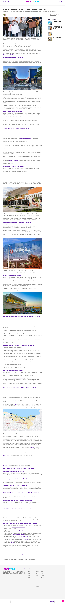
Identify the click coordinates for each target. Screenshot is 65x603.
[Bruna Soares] (4, 15)
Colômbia (29, 577)
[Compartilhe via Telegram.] (59, 14)
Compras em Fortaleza (20, 559)
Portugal (37, 586)
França (37, 579)
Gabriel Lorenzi (12, 14)
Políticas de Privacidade (39, 601)
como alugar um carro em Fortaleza (18, 534)
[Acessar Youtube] (61, 1)
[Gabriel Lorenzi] (5, 15)
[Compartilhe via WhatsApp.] (19, 554)
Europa (37, 568)
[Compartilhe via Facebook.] (56, 14)
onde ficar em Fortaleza (23, 536)
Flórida (42, 573)
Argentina (29, 571)
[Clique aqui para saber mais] (63, 601)
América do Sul (9, 6)
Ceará (19, 6)
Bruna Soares (8, 14)
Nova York (43, 577)
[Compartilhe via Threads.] (58, 14)
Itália (36, 584)
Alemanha (37, 571)
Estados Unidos (44, 568)
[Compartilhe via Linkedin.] (61, 14)
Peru (29, 579)
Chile (29, 575)
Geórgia (42, 575)
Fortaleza (22, 6)
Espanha (37, 577)
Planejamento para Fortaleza (31, 559)
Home (4, 6)
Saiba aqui (27, 539)
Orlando (42, 579)
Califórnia (42, 571)
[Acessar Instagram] (59, 1)
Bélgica (37, 575)
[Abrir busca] (8, 1)
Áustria (37, 573)
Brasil (15, 6)
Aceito (52, 601)
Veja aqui (12, 542)
